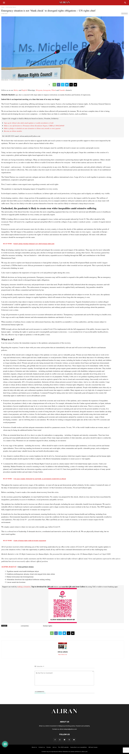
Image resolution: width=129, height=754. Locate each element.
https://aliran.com (62, 654)
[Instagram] (60, 740)
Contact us (42, 747)
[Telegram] (67, 84)
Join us (54, 747)
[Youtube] (74, 740)
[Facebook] (58, 84)
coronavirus (25, 626)
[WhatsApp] (54, 84)
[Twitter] (62, 84)
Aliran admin (62, 651)
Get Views (124, 13)
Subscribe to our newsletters (78, 747)
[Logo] (64, 716)
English (24, 90)
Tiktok (53, 90)
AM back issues (92, 747)
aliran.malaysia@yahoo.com (68, 729)
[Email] (71, 84)
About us (34, 747)
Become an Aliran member (13, 131)
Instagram (46, 90)
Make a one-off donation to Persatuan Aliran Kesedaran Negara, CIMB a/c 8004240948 (34, 126)
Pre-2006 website (63, 747)
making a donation (23, 586)
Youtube (62, 90)
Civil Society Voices (11, 7)
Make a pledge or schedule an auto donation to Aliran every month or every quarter (32, 128)
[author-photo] (62, 649)
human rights (47, 626)
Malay (16, 90)
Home (2, 7)
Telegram (39, 90)
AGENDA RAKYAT (8, 566)
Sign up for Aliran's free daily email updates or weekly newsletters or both (28, 123)
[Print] (75, 84)
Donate (49, 747)
